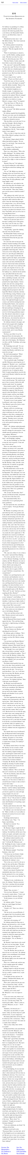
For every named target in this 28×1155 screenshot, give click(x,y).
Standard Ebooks (2, 2)
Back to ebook (15, 2)
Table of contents (23, 2)
